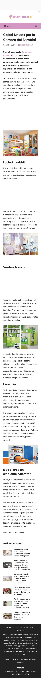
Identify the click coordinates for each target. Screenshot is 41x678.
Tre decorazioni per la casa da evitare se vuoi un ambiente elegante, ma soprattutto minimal (22, 603)
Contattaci (20, 662)
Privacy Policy (29, 627)
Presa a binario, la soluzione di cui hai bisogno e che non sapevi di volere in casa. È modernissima (22, 565)
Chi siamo (9, 627)
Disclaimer (20, 630)
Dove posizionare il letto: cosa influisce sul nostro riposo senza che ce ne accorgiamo (21, 578)
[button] (36, 26)
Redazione (18, 627)
